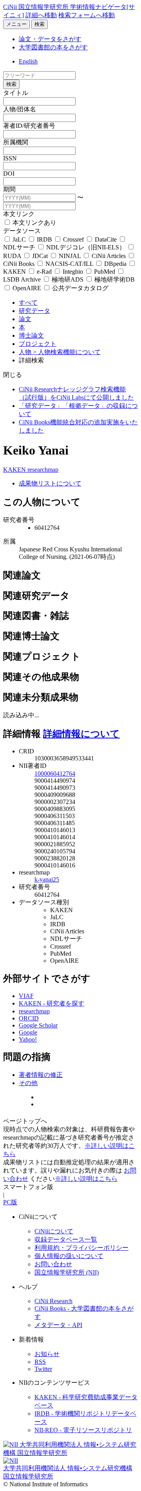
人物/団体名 (19, 109)
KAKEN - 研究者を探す (51, 1003)
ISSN (10, 158)
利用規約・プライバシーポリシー (81, 1247)
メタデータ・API (58, 1325)
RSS (40, 1361)
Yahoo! (28, 1039)
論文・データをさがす (50, 39)
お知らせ (47, 1354)
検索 (39, 24)
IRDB (44, 239)
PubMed (104, 271)
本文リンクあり (33, 222)
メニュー (16, 24)
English (28, 61)
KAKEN (15, 469)
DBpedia (115, 263)
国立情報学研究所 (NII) (66, 1272)
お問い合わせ (53, 1264)
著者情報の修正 (41, 1074)
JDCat (40, 256)
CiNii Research (53, 1301)
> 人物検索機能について (67, 352)
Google (28, 1032)
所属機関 (15, 142)
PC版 (10, 1202)
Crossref (73, 239)
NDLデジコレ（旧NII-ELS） (86, 247)
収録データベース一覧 (65, 1239)
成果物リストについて (50, 483)
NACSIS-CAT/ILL (69, 263)
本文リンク (18, 214)
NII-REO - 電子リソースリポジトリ (83, 1430)
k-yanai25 (46, 879)
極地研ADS (67, 279)
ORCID (29, 1018)
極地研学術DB (114, 279)
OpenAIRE (27, 288)
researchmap (42, 469)
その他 (28, 1083)
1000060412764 (54, 773)
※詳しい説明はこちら (86, 1178)
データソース (22, 230)
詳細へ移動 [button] (41, 15)
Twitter (43, 1369)
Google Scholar (38, 1025)
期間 (9, 189)
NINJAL (69, 256)
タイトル (15, 92)
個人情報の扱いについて (68, 1256)
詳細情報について (81, 734)
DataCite (105, 239)
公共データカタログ (79, 288)
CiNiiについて (53, 1231)
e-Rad (44, 271)
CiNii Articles (108, 256)
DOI (8, 173)
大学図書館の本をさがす (53, 47)
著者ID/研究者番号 (29, 125)
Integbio (73, 271)
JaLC (19, 239)
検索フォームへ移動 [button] (86, 15)
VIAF (26, 996)
